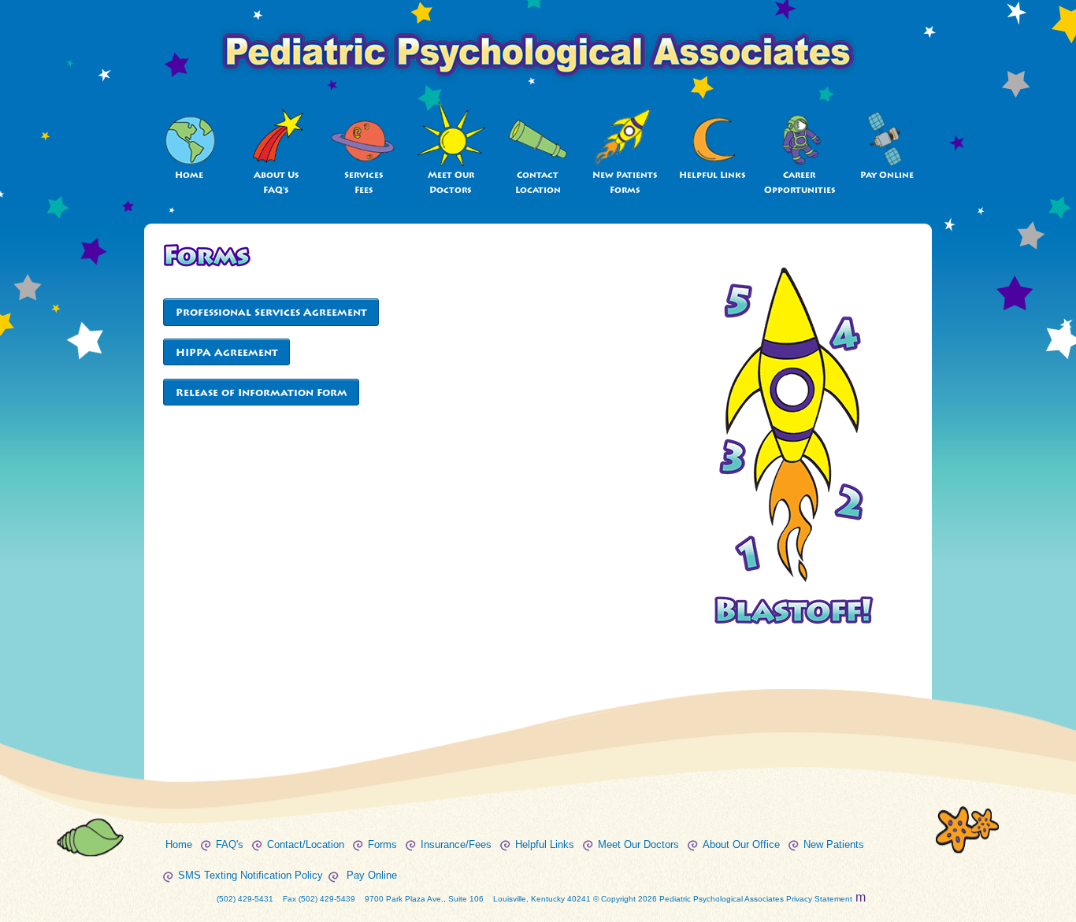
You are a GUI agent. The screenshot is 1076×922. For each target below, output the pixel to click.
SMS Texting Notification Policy (250, 875)
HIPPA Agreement (227, 352)
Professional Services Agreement (271, 312)
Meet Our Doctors (638, 844)
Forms (382, 844)
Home (189, 175)
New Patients (833, 844)
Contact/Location (305, 844)
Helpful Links (712, 175)
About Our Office (741, 844)
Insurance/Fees (456, 844)
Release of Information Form (261, 392)
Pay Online (887, 175)
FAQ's (229, 844)
